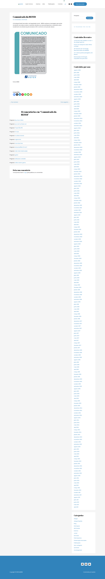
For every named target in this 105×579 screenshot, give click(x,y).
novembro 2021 (78, 207)
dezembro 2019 (78, 263)
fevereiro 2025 (78, 113)
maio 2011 (76, 504)
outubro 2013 (77, 442)
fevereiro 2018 (77, 316)
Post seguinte (65, 102)
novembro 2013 (78, 439)
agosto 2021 (77, 215)
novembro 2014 (78, 410)
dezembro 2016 (78, 350)
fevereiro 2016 (77, 374)
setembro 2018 (78, 299)
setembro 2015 (78, 386)
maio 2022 (76, 193)
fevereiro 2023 (77, 171)
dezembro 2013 (78, 437)
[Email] (28, 94)
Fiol (74, 26)
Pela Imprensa (78, 538)
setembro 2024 (78, 125)
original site (18, 139)
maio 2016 (76, 367)
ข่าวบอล (17, 131)
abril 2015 (76, 398)
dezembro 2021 (78, 205)
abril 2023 (76, 166)
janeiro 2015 (77, 405)
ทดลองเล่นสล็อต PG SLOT (21, 147)
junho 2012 (76, 480)
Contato (60, 4)
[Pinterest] (22, 94)
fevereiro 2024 (78, 142)
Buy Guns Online (19, 120)
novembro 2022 (78, 179)
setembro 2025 (78, 96)
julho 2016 (76, 362)
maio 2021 (76, 222)
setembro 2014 (78, 415)
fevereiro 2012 (77, 490)
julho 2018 (76, 304)
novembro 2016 (78, 352)
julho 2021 (76, 217)
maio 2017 (76, 338)
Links (43, 4)
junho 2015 (76, 393)
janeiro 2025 (77, 116)
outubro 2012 (77, 471)
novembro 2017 (78, 323)
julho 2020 (76, 246)
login (25, 172)
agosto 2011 (77, 497)
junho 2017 (76, 335)
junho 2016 (76, 364)
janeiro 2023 (77, 174)
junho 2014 (76, 422)
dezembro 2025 (78, 89)
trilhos (84, 26)
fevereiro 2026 (77, 84)
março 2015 (77, 401)
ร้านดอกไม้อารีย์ (18, 128)
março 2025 (77, 111)
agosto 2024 (77, 128)
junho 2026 (77, 75)
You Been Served (19, 135)
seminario (76, 547)
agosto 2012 (77, 475)
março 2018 (77, 314)
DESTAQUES (77, 528)
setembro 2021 (78, 212)
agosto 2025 (77, 99)
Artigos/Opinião (78, 521)
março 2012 (77, 487)
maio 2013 (76, 454)
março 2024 (77, 140)
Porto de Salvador (79, 26)
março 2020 (77, 256)
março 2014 (77, 430)
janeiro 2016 (77, 376)
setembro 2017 (78, 328)
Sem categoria (78, 545)
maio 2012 (76, 483)
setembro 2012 (78, 473)
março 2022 (77, 198)
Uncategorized (78, 550)
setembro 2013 (78, 444)
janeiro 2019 (77, 290)
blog (75, 523)
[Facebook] (14, 94)
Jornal (75, 533)
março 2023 (77, 169)
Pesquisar (76, 15)
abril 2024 (76, 137)
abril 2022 (76, 195)
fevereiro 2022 (77, 200)
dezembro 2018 (78, 292)
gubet (16, 155)
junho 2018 (76, 306)
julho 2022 (76, 188)
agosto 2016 (77, 360)
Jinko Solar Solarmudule (21, 151)
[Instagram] (71, 4)
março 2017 (77, 343)
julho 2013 (76, 449)
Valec (89, 26)
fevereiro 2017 (77, 345)
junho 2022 (76, 191)
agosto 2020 (77, 244)
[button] (80, 4)
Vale (87, 26)
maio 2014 (76, 425)
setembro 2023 (78, 154)
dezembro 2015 (78, 379)
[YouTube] (89, 564)
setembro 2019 (78, 270)
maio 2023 (76, 164)
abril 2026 (76, 80)
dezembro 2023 (78, 147)
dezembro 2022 (78, 176)
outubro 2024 (77, 123)
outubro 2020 (77, 239)
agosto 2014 (77, 417)
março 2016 (77, 372)
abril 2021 (76, 224)
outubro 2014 (77, 413)
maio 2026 (76, 77)
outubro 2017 (77, 326)
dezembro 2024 (78, 118)
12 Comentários (17, 19)
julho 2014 (76, 420)
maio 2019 (76, 280)
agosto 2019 (77, 273)
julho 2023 (76, 159)
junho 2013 (76, 451)
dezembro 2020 (78, 234)
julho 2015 (76, 391)
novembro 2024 (78, 121)
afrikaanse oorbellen (20, 158)
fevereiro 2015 (77, 403)
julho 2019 (76, 275)
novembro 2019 (78, 265)
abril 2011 (76, 507)
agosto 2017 (77, 331)
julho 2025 (76, 101)
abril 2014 (76, 427)
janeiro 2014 (77, 434)
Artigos (76, 518)
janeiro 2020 (77, 261)
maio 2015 (76, 396)
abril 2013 (76, 456)
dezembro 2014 (78, 408)
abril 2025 (76, 108)
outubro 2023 (77, 152)
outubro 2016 (77, 355)
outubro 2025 (77, 94)
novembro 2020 (78, 236)
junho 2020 (77, 249)
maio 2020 (76, 251)
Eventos (38, 4)
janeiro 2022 (77, 203)
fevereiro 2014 (77, 432)
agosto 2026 (77, 70)
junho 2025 (77, 104)
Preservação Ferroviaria (80, 540)
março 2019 (77, 285)
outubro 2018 (77, 297)
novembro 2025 (78, 92)
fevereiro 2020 (77, 258)
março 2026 (77, 82)
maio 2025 (76, 106)
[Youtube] (69, 4)
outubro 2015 (77, 384)
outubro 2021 (77, 210)
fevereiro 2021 (77, 229)
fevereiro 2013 (77, 461)
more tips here (19, 143)
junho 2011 (76, 502)
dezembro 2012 (78, 466)
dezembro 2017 (78, 321)
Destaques (77, 526)
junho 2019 (76, 277)
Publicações (51, 4)
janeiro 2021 (77, 232)
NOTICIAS (24, 19)
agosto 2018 (77, 302)
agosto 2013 (77, 446)
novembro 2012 (78, 468)
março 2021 (77, 227)
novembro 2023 (78, 150)
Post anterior (14, 102)
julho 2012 (76, 478)
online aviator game (20, 162)
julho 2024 (76, 130)
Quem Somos (29, 4)
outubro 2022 (77, 181)
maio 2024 (76, 135)
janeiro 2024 (77, 145)
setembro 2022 (78, 183)
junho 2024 (77, 133)
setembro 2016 (78, 357)
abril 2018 (76, 311)
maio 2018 (76, 309)
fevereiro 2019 (77, 287)
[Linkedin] (20, 94)
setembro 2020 (78, 241)
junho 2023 (77, 162)
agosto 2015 (77, 388)
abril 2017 (76, 340)
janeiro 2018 (77, 318)
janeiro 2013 (77, 463)
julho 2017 (76, 333)
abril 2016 (76, 369)
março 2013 (77, 458)
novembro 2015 (78, 381)
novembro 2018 (78, 294)
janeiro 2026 (77, 87)
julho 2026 (76, 72)
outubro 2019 (77, 268)
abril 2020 (76, 253)
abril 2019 (76, 282)
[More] (31, 94)
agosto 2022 (77, 186)
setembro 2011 (78, 495)
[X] (17, 94)
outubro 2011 (77, 492)
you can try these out (20, 124)
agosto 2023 (77, 157)
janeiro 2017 (77, 347)
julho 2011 (76, 500)
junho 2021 (76, 220)
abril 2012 (76, 485)
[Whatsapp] (25, 94)
